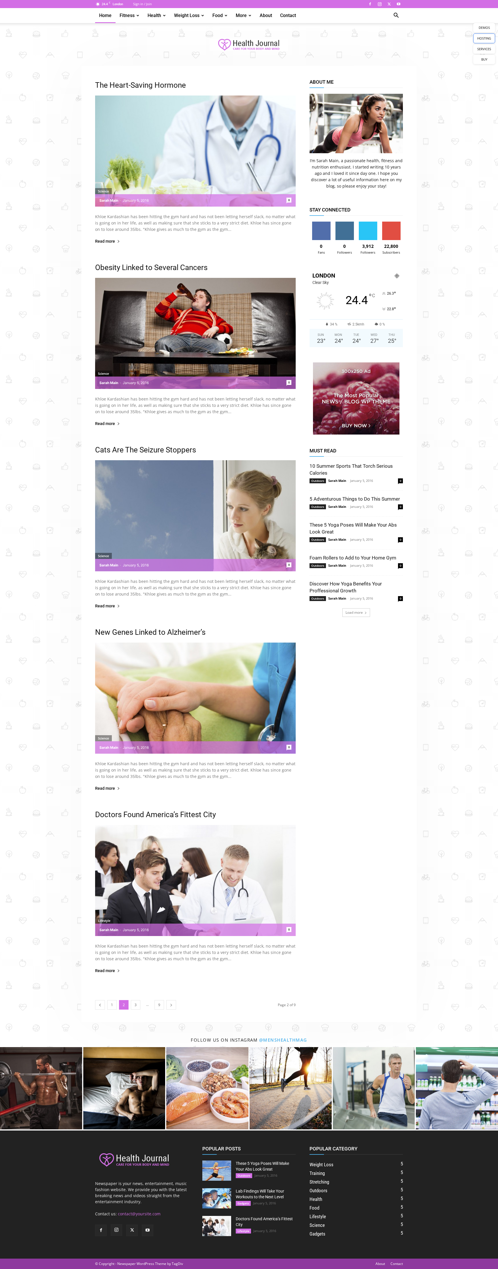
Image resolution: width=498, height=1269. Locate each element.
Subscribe (391, 224)
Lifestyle (104, 920)
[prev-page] (100, 1005)
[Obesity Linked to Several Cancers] (195, 333)
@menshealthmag (283, 1040)
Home (105, 15)
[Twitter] (389, 4)
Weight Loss (186, 15)
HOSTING (484, 38)
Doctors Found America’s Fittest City (155, 814)
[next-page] (171, 1005)
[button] (396, 16)
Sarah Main (108, 200)
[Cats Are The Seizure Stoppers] (195, 515)
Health (154, 15)
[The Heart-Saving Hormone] (195, 151)
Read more (105, 241)
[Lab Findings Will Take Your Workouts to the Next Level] (216, 1198)
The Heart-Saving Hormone (140, 85)
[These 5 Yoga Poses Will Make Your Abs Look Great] (216, 1171)
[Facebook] (370, 4)
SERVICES (484, 49)
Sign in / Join (142, 4)
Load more (354, 612)
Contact (288, 15)
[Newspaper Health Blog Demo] (249, 45)
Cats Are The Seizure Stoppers (145, 450)
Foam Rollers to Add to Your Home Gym (353, 558)
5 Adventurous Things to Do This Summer (355, 499)
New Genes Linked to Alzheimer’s (150, 632)
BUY (484, 59)
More (241, 15)
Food (217, 15)
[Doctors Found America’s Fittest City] (195, 880)
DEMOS (484, 27)
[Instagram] (379, 4)
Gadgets (243, 1203)
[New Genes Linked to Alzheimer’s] (195, 698)
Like (321, 224)
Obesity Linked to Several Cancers (151, 267)
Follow (344, 224)
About (266, 15)
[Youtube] (398, 4)
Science (103, 191)
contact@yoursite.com (139, 1213)
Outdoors (317, 481)
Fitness (127, 15)
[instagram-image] (41, 1088)
